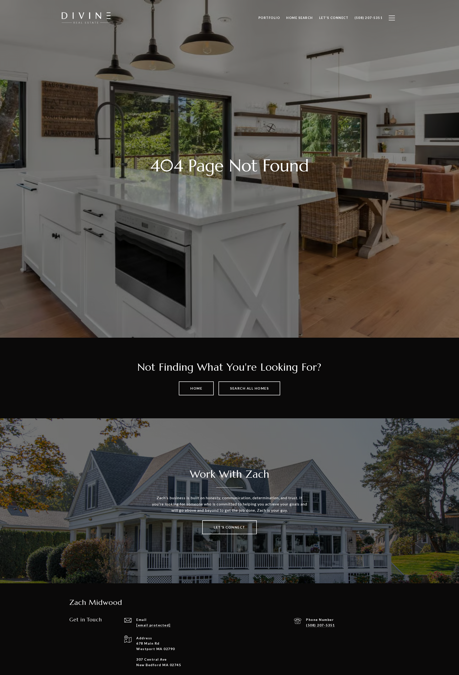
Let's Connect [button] (229, 527)
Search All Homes (249, 388)
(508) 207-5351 (320, 625)
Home (196, 388)
